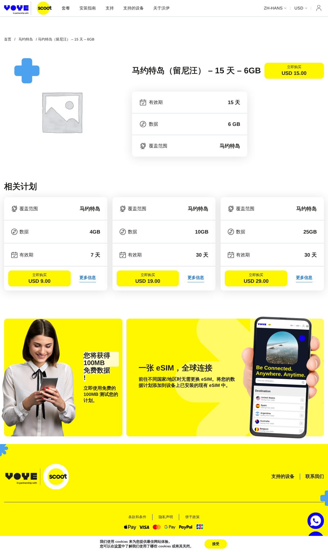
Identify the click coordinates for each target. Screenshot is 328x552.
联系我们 (314, 476)
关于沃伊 (161, 8)
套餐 (66, 8)
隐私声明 (166, 517)
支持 (110, 8)
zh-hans (273, 8)
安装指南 (87, 8)
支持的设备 (133, 8)
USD (298, 8)
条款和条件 (137, 517)
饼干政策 (192, 517)
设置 (117, 546)
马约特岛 (25, 39)
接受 (215, 543)
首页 (7, 39)
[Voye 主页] (28, 8)
